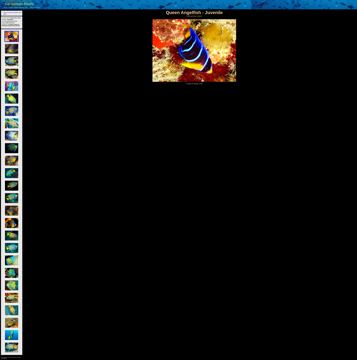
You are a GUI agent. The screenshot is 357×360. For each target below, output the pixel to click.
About (38, 7)
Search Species (19, 7)
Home (5, 7)
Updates (32, 7)
